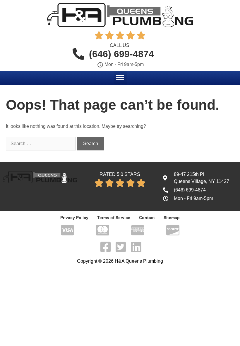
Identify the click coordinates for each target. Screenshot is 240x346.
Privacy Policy (74, 217)
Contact (147, 217)
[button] (120, 77)
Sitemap (172, 217)
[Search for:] (41, 143)
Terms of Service (113, 217)
